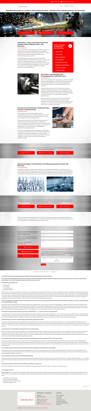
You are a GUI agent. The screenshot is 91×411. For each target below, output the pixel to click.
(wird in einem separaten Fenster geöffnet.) (57, 249)
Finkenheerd (76, 300)
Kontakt (30, 407)
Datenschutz (40, 407)
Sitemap (45, 407)
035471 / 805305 (44, 399)
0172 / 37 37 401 (43, 402)
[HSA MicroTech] (22, 4)
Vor (88, 386)
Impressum (35, 407)
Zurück (85, 386)
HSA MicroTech (25, 407)
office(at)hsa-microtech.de (45, 404)
